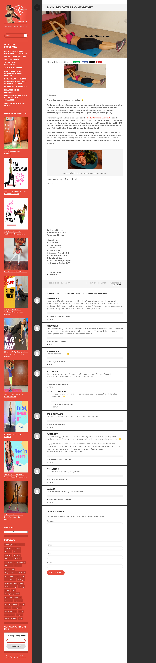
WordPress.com (21, 658)
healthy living (9, 594)
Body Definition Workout (98, 118)
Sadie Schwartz (55, 414)
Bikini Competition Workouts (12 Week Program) (13, 73)
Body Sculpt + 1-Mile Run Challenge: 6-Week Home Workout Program (15, 81)
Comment (51, 521)
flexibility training (10, 587)
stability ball (16, 608)
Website (50, 563)
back (12, 569)
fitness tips (8, 583)
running (7, 608)
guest (13, 590)
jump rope (8, 597)
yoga (20, 618)
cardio (17, 576)
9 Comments (54, 275)
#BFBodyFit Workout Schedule (14, 545)
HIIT (17, 594)
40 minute (18, 566)
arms (6, 569)
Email (49, 554)
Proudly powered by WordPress (16, 656)
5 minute (8, 548)
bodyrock (22, 573)
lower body (17, 597)
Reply (51, 319)
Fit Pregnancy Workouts (15, 87)
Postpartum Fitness (11, 604)
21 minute (18, 559)
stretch (21, 611)
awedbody (52, 434)
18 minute (17, 555)
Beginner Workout (11, 573)
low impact (8, 601)
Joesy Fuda (52, 326)
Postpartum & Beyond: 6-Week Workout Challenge (15, 98)
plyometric (18, 601)
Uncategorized (9, 615)
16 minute (8, 555)
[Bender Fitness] (16, 16)
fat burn (12, 580)
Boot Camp (9, 576)
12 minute (8, 552)
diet (6, 580)
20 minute (8, 559)
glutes (7, 590)
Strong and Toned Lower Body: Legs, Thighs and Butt (103, 284)
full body (21, 587)
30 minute (8, 566)
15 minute (17, 552)
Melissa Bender (59, 391)
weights (19, 615)
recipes (22, 604)
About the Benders (13, 68)
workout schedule (10, 618)
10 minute (16, 548)
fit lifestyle (21, 580)
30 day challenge (19, 562)
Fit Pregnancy (18, 583)
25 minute (8, 562)
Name (49, 545)
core (23, 576)
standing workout (10, 611)
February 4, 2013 (55, 272)
